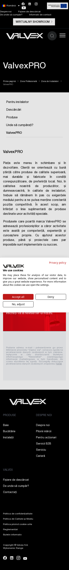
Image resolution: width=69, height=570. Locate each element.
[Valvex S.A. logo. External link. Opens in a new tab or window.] (13, 266)
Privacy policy (57, 262)
